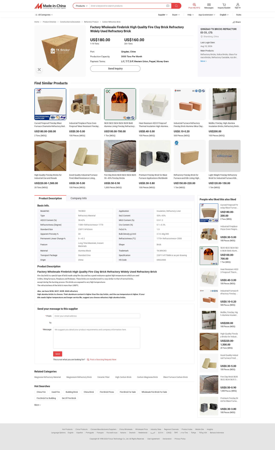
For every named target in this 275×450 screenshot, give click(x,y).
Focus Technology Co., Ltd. (118, 439)
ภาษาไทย (184, 432)
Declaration (167, 439)
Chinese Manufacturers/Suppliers (103, 429)
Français (100, 432)
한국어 (160, 432)
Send (57, 353)
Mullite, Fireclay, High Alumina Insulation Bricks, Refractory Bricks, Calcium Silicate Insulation (229, 314)
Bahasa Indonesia (217, 432)
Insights (210, 429)
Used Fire (56, 392)
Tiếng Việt (203, 432)
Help (189, 14)
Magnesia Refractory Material (47, 377)
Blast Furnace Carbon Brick (175, 377)
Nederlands (143, 432)
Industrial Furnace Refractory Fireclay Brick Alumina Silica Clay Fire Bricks (229, 292)
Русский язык (112, 432)
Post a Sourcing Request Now (101, 359)
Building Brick (72, 392)
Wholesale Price (141, 429)
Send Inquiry (115, 68)
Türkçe (193, 432)
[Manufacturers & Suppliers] (50, 6)
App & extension (206, 14)
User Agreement (153, 439)
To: (50, 322)
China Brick (89, 392)
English (70, 432)
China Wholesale (125, 429)
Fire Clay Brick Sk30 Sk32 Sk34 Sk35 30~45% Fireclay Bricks (229, 378)
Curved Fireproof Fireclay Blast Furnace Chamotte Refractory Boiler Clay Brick (229, 206)
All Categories (44, 14)
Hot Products (67, 429)
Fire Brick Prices (107, 392)
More (203, 61)
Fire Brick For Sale (128, 392)
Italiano (123, 432)
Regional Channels (171, 429)
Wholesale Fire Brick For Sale (154, 392)
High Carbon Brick (123, 377)
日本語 (168, 432)
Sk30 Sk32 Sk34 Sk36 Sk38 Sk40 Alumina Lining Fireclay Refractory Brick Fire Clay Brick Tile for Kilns (229, 249)
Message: (47, 329)
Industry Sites (156, 429)
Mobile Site (199, 429)
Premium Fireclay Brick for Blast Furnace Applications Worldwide (229, 399)
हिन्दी (176, 432)
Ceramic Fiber (103, 377)
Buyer (174, 14)
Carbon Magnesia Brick (147, 377)
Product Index (187, 429)
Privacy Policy (180, 439)
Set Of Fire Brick (69, 398)
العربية (152, 432)
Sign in (238, 7)
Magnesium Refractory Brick (79, 377)
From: (48, 316)
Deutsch (132, 432)
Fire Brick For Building (46, 398)
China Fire (41, 392)
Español (79, 432)
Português (90, 432)
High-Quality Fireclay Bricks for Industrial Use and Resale (229, 335)
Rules (238, 14)
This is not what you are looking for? (69, 359)
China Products (81, 429)
